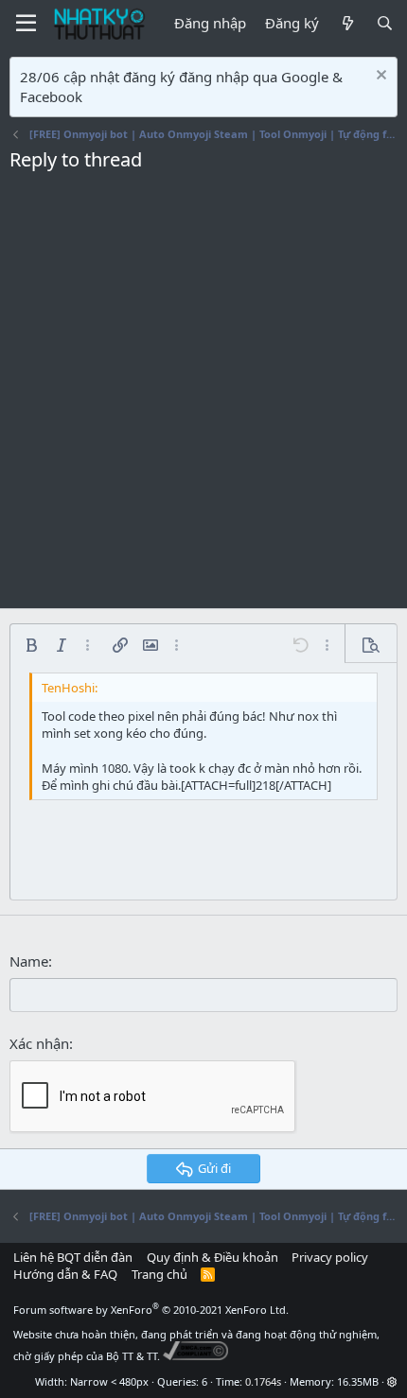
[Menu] (26, 23)
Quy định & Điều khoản (212, 1257)
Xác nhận (39, 1043)
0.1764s (263, 1381)
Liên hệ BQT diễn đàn (73, 1257)
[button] (31, 645)
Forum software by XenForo (151, 1309)
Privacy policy (330, 1257)
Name (28, 961)
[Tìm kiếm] (384, 23)
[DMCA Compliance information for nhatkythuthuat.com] (195, 1356)
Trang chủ (159, 1274)
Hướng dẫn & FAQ (65, 1274)
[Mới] (346, 23)
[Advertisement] (203, 395)
